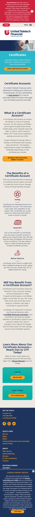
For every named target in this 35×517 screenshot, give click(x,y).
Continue (17, 512)
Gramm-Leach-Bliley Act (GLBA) (16, 479)
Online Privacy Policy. (19, 509)
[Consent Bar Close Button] (33, 471)
